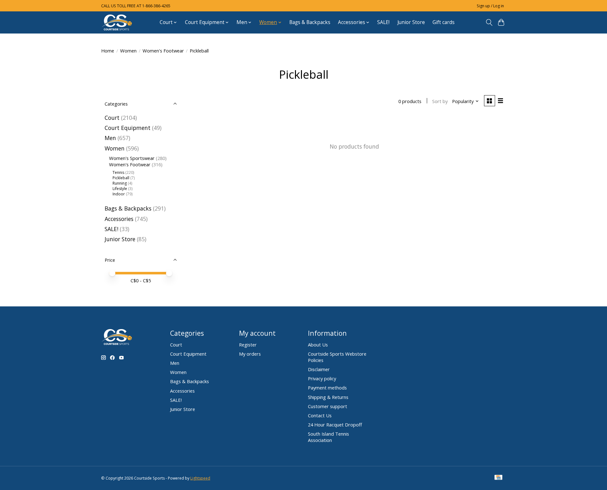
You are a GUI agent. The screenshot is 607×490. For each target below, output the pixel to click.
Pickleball (121, 178)
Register (248, 344)
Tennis (118, 172)
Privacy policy (322, 378)
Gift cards (443, 22)
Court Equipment (127, 128)
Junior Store (411, 22)
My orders (250, 354)
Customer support (327, 406)
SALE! (383, 22)
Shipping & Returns (328, 397)
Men (110, 138)
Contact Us (320, 415)
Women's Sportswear (132, 158)
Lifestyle (120, 188)
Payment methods (327, 387)
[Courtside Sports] (117, 22)
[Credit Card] (498, 478)
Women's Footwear (163, 50)
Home (107, 50)
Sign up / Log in (490, 6)
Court (112, 117)
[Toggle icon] (489, 22)
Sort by (440, 101)
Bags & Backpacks (309, 22)
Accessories (119, 219)
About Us (318, 344)
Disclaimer (319, 369)
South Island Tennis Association (328, 437)
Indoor (119, 194)
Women (128, 50)
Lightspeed (200, 478)
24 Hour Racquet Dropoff (335, 424)
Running (120, 183)
